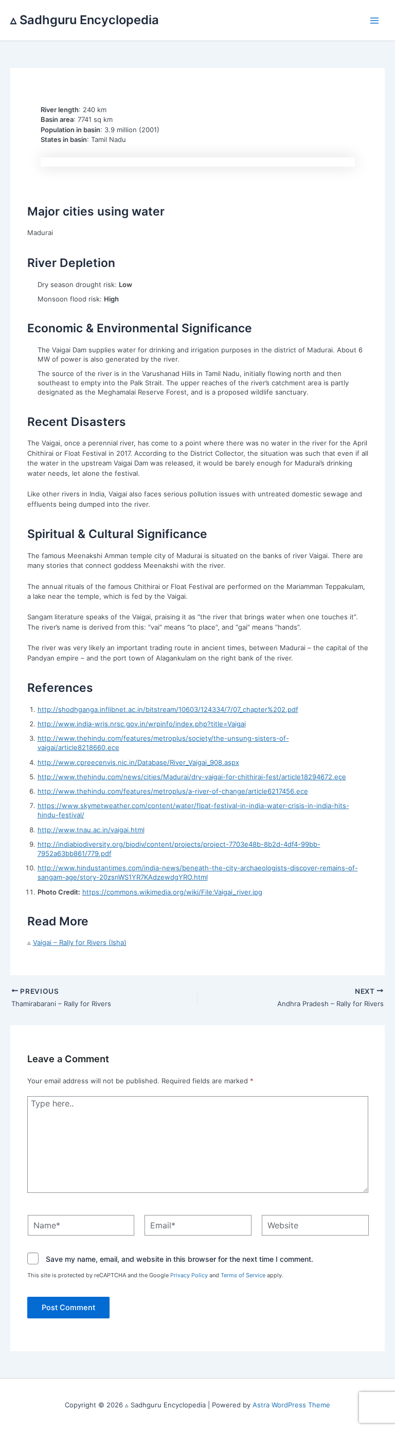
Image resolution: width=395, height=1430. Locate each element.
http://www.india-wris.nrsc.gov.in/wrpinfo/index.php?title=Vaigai (142, 724)
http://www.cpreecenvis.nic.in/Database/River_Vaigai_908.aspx (138, 762)
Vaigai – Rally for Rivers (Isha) (80, 942)
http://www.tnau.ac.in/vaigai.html (91, 830)
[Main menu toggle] (375, 20)
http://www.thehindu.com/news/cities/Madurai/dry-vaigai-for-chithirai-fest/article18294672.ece (192, 777)
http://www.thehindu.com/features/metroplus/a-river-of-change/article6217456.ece (173, 791)
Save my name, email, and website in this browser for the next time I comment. (179, 1259)
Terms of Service (243, 1275)
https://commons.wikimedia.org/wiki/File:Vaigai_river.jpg (172, 892)
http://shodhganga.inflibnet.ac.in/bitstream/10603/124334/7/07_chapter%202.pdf (168, 709)
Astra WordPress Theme (291, 1405)
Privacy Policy (189, 1275)
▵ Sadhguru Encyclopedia (84, 19)
